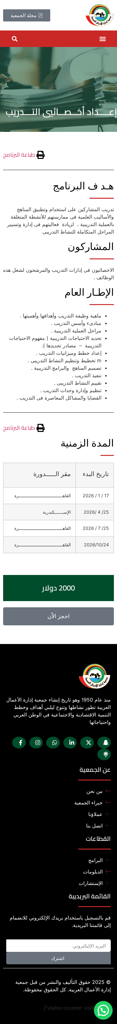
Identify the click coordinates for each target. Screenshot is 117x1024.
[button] (102, 39)
